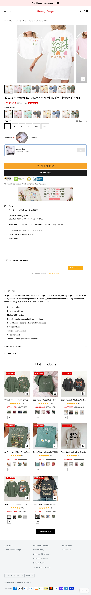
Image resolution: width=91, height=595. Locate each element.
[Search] (10, 12)
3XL (45, 126)
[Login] (81, 11)
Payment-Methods (40, 558)
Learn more (13, 238)
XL (29, 126)
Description (10, 291)
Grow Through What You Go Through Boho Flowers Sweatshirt (74, 400)
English (28, 575)
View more (45, 531)
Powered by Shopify (24, 582)
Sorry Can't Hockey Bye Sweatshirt (74, 452)
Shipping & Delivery (13, 347)
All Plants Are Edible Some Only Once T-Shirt (17, 452)
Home (6, 21)
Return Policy (11, 353)
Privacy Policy (38, 563)
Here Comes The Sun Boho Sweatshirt (17, 504)
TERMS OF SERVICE (42, 567)
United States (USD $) (13, 575)
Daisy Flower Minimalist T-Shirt (45, 452)
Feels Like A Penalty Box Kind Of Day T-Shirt (45, 504)
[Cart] (85, 11)
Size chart (83, 121)
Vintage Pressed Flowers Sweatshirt (17, 400)
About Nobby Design (12, 550)
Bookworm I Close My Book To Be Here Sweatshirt (45, 400)
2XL (36, 126)
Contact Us (66, 550)
